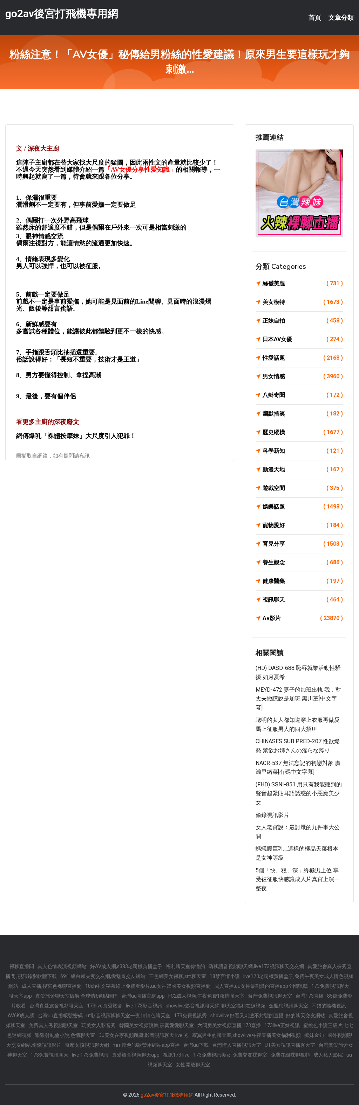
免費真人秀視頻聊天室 (53, 1025)
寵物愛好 (303, 525)
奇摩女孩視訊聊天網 (87, 1045)
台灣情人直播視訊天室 (236, 1045)
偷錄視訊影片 (272, 815)
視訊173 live (176, 1055)
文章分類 (341, 17)
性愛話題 (303, 357)
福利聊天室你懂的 (185, 966)
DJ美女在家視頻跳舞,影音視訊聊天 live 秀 (144, 1035)
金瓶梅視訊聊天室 (288, 1006)
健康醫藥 (303, 581)
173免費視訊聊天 (330, 986)
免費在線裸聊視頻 (290, 1055)
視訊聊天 (303, 599)
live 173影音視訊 (144, 1006)
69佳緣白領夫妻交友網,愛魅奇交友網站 (102, 976)
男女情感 (303, 376)
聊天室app (20, 996)
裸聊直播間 (21, 966)
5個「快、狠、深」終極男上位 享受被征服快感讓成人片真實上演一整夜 (298, 879)
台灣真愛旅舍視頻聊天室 (56, 1006)
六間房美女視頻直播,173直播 (229, 1025)
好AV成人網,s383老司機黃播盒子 (126, 966)
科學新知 (303, 450)
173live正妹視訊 (282, 1025)
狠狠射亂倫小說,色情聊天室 (65, 1035)
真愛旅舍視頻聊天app (136, 1055)
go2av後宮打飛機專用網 (61, 13)
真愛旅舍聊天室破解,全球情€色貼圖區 (76, 996)
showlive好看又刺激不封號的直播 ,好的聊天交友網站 (267, 1015)
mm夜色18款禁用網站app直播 (146, 1045)
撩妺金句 (314, 1035)
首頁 (315, 17)
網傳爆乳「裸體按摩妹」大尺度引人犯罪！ (76, 435)
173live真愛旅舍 (104, 1006)
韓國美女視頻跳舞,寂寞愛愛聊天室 (156, 1025)
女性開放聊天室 (193, 1064)
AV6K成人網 (21, 1015)
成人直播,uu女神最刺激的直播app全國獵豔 (261, 986)
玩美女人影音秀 (98, 1025)
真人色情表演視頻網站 (62, 966)
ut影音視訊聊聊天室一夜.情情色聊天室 (128, 1015)
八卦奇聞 (303, 395)
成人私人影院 (328, 1055)
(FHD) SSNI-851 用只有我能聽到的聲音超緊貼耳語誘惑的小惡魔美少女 (299, 793)
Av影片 (303, 618)
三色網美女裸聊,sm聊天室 (177, 976)
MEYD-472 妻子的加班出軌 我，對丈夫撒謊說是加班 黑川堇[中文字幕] (298, 698)
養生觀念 (303, 562)
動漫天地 (303, 469)
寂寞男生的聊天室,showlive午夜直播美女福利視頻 (246, 1035)
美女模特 (303, 302)
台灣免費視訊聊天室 (270, 996)
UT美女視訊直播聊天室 (290, 1045)
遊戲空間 (303, 488)
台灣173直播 (310, 996)
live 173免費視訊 (90, 1055)
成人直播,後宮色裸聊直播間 (52, 986)
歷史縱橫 (303, 432)
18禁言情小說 (225, 976)
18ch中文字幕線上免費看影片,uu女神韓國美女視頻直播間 (148, 986)
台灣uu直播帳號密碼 (60, 1015)
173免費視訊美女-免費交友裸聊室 (230, 1055)
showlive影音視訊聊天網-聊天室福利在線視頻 (215, 1006)
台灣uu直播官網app (143, 996)
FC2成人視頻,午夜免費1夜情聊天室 (206, 996)
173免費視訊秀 (190, 1015)
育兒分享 (303, 543)
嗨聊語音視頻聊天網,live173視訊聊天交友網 (256, 966)
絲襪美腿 (303, 283)
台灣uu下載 (196, 1045)
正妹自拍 (303, 320)
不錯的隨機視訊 (329, 1006)
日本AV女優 (303, 339)
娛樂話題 (303, 506)
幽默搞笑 (303, 413)
